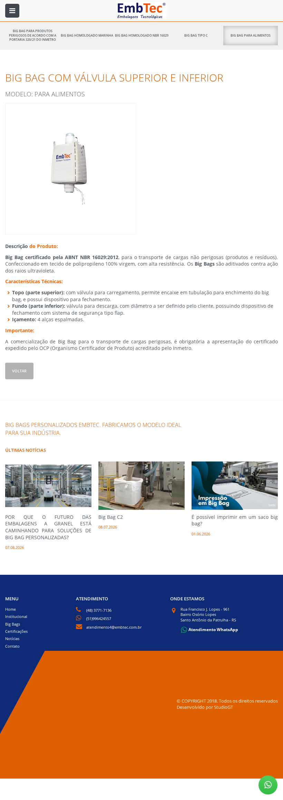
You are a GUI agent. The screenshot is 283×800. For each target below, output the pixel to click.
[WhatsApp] (267, 784)
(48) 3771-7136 (98, 610)
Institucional (16, 616)
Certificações (16, 631)
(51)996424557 (98, 618)
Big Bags (12, 624)
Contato (12, 646)
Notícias (12, 638)
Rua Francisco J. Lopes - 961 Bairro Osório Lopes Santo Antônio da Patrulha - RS (208, 614)
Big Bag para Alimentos (251, 35)
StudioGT (223, 707)
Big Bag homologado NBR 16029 (141, 35)
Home (10, 609)
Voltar (19, 370)
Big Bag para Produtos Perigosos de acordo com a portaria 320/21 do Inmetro (32, 35)
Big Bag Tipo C (196, 35)
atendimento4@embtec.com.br (114, 627)
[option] (48, 505)
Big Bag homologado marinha (87, 35)
